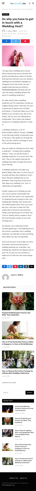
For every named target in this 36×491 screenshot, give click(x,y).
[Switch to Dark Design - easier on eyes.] (29, 3)
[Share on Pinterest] (25, 41)
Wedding (5, 14)
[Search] (33, 3)
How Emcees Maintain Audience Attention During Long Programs (24, 408)
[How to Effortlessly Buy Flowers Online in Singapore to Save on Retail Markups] (18, 330)
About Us (23, 478)
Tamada (30, 132)
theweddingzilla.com (8, 485)
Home (4, 9)
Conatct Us (13, 478)
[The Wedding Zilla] (18, 3)
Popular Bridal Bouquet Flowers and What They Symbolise (23, 420)
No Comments (23, 33)
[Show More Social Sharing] (32, 41)
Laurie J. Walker (12, 31)
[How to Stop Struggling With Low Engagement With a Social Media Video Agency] (7, 433)
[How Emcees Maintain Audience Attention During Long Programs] (7, 409)
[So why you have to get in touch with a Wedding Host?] (18, 56)
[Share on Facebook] (6, 41)
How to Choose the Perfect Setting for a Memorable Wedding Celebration (24, 460)
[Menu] (3, 3)
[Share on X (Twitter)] (15, 41)
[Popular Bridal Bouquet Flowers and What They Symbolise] (18, 301)
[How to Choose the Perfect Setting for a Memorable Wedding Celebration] (18, 359)
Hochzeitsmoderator (9, 90)
